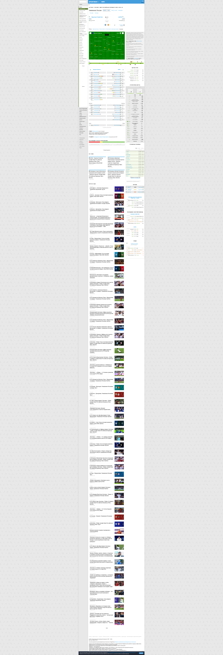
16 (143, 156)
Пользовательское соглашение (115, 636)
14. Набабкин (118, 37)
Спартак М (128, 159)
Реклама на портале (106, 636)
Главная (80, 4)
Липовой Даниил (96, 110)
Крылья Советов (83, 74)
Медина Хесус (117, 83)
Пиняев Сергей (96, 88)
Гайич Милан (118, 79)
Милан (80, 97)
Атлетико (83, 88)
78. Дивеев (118, 44)
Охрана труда (123, 636)
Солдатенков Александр (97, 85)
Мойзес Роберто (117, 76)
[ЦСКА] (123, 17)
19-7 (142, 159)
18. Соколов (100, 37)
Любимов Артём (95, 131)
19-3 (142, 151)
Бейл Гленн (95, 79)
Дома (139, 148)
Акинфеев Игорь (117, 72)
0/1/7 (140, 174)
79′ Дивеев (121, 25)
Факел (86, 80)
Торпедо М (128, 174)
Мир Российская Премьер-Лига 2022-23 (111, 7)
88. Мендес (113, 45)
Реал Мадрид (80, 101)
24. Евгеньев (96, 46)
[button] (95, 10)
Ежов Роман (96, 92)
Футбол (80, 7)
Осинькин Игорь (96, 125)
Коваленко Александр (97, 90)
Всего (136, 148)
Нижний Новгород (129, 167)
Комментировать (107, 150)
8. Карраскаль (110, 50)
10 (126, 166)
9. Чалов (109, 44)
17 (143, 153)
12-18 (142, 169)
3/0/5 (140, 169)
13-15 (142, 164)
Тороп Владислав (117, 105)
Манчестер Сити (83, 94)
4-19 (142, 174)
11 (126, 167)
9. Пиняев (96, 56)
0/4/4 (140, 172)
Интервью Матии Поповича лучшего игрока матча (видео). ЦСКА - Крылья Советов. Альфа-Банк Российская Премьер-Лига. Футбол (116, 174)
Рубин (80, 80)
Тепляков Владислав (97, 108)
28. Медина (109, 37)
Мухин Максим (117, 117)
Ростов (83, 77)
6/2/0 (140, 151)
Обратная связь (95, 636)
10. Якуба (100, 46)
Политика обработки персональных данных (134, 636)
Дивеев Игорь (118, 74)
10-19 (142, 172)
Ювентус (83, 104)
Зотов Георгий (96, 83)
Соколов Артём (136, 58)
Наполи (83, 97)
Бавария (86, 88)
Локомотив (86, 74)
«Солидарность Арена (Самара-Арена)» (101, 136)
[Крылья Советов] (90, 17)
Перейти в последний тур (135, 178)
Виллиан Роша (117, 110)
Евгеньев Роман (96, 76)
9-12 (142, 166)
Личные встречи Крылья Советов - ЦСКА (135, 197)
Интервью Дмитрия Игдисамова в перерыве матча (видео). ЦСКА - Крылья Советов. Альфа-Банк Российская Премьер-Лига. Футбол (116, 162)
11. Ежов (104, 39)
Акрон (80, 67)
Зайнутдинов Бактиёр (116, 85)
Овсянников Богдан (97, 105)
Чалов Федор (118, 94)
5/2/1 (140, 153)
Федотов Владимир (117, 125)
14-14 (142, 161)
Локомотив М (129, 164)
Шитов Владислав (96, 94)
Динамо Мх (80, 71)
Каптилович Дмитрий (116, 114)
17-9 (142, 154)
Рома (83, 101)
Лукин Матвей (118, 108)
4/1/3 (140, 161)
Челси (86, 101)
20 (143, 151)
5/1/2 (140, 159)
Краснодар (80, 74)
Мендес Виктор (117, 81)
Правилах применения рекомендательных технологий (125, 641)
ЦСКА (83, 83)
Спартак (83, 80)
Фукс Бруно (118, 112)
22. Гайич (113, 36)
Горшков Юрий (96, 81)
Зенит (86, 71)
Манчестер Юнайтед (86, 94)
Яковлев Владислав (117, 119)
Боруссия (83, 91)
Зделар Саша (118, 92)
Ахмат (83, 67)
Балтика (86, 67)
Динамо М (83, 71)
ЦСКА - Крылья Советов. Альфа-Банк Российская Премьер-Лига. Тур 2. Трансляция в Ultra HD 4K (96, 160)
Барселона (80, 91)
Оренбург (80, 77)
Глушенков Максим (97, 99)
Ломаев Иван (96, 72)
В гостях (142, 148)
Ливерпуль (80, 94)
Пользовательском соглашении (130, 652)
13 (143, 161)
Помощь (90, 636)
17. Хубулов (91, 56)
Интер (86, 91)
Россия (96, 7)
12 (126, 169)
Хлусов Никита (96, 112)
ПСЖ (86, 97)
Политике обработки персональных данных (115, 652)
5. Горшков (95, 37)
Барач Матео (96, 74)
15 (126, 174)
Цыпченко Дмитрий (97, 114)
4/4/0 (140, 156)
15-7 (142, 156)
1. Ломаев (91, 43)
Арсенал (80, 88)
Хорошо (141, 653)
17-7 (142, 153)
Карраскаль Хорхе (117, 88)
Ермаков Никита (117, 90)
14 (126, 172)
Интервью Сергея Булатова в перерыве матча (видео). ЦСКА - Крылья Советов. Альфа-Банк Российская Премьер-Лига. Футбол (97, 174)
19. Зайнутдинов (119, 49)
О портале (100, 636)
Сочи (127, 161)
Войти (142, 2)
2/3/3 (140, 164)
